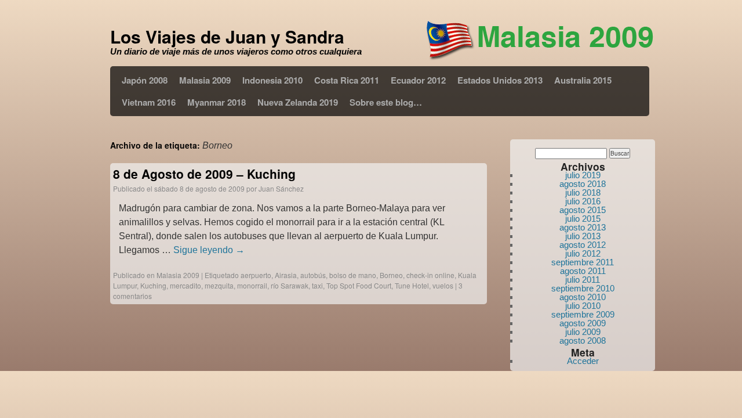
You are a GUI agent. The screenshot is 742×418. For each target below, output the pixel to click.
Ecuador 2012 (418, 80)
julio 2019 (583, 175)
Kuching (153, 285)
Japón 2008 (145, 80)
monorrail (252, 285)
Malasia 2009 (205, 80)
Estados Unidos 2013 (500, 80)
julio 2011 (582, 279)
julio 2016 (583, 201)
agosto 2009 (582, 323)
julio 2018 (583, 192)
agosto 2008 (582, 340)
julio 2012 (583, 253)
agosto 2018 (582, 184)
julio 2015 (583, 219)
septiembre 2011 (582, 262)
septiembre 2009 (582, 314)
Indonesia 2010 (272, 80)
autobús (313, 275)
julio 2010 (583, 306)
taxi (317, 285)
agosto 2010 (582, 297)
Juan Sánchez (281, 188)
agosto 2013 (582, 227)
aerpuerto (256, 275)
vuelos (442, 285)
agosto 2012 (582, 245)
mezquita (219, 285)
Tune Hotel (412, 285)
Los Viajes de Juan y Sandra (227, 36)
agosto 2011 (583, 271)
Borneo (391, 275)
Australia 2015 (583, 80)
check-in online (430, 275)
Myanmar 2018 (216, 102)
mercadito (185, 285)
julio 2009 (583, 332)
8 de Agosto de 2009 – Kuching (204, 173)
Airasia (286, 275)
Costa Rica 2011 (346, 80)
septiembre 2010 (582, 288)
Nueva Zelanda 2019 (297, 102)
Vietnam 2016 (149, 102)
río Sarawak (289, 285)
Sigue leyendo (209, 250)
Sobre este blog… (386, 102)
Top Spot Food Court (358, 285)
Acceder (583, 361)
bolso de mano (352, 275)
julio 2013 (583, 236)
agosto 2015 (582, 210)
